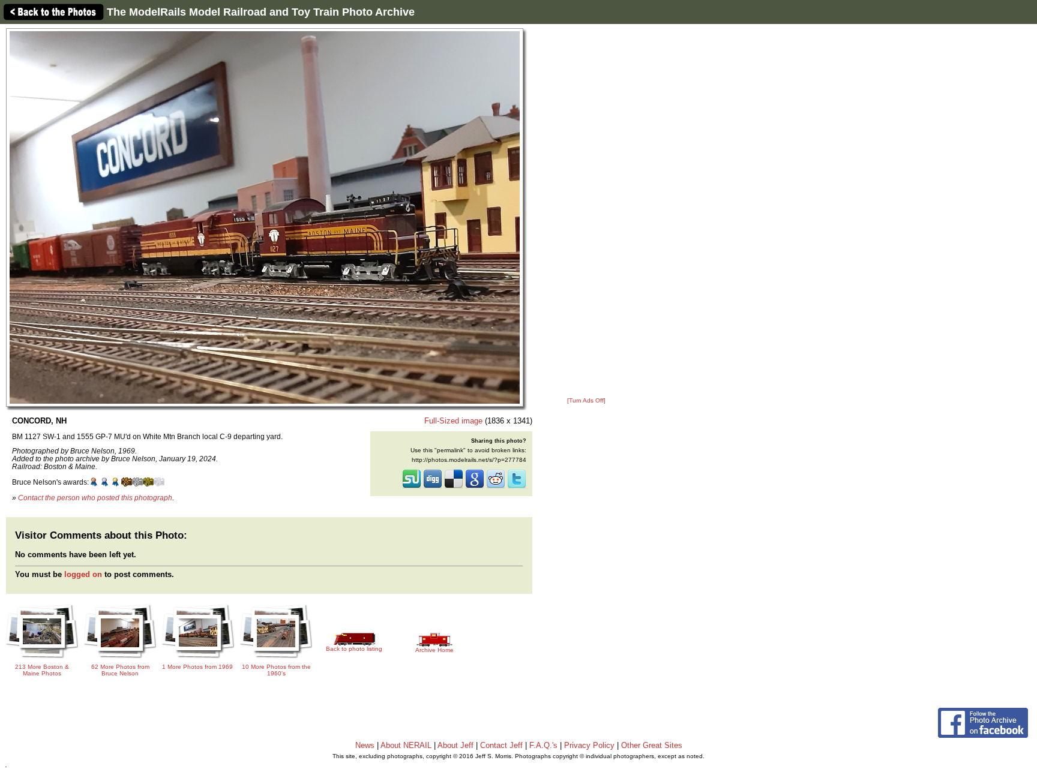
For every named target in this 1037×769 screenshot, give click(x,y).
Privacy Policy (589, 745)
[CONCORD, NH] (265, 217)
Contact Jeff (501, 745)
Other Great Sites (651, 745)
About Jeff (455, 745)
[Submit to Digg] (432, 487)
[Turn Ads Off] (586, 400)
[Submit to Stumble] (411, 487)
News (364, 745)
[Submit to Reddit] (495, 487)
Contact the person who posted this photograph (95, 497)
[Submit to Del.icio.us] (453, 487)
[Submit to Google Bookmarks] (474, 487)
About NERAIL (405, 745)
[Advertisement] (586, 211)
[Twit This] (516, 487)
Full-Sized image (453, 420)
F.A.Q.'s (543, 745)
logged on (83, 574)
